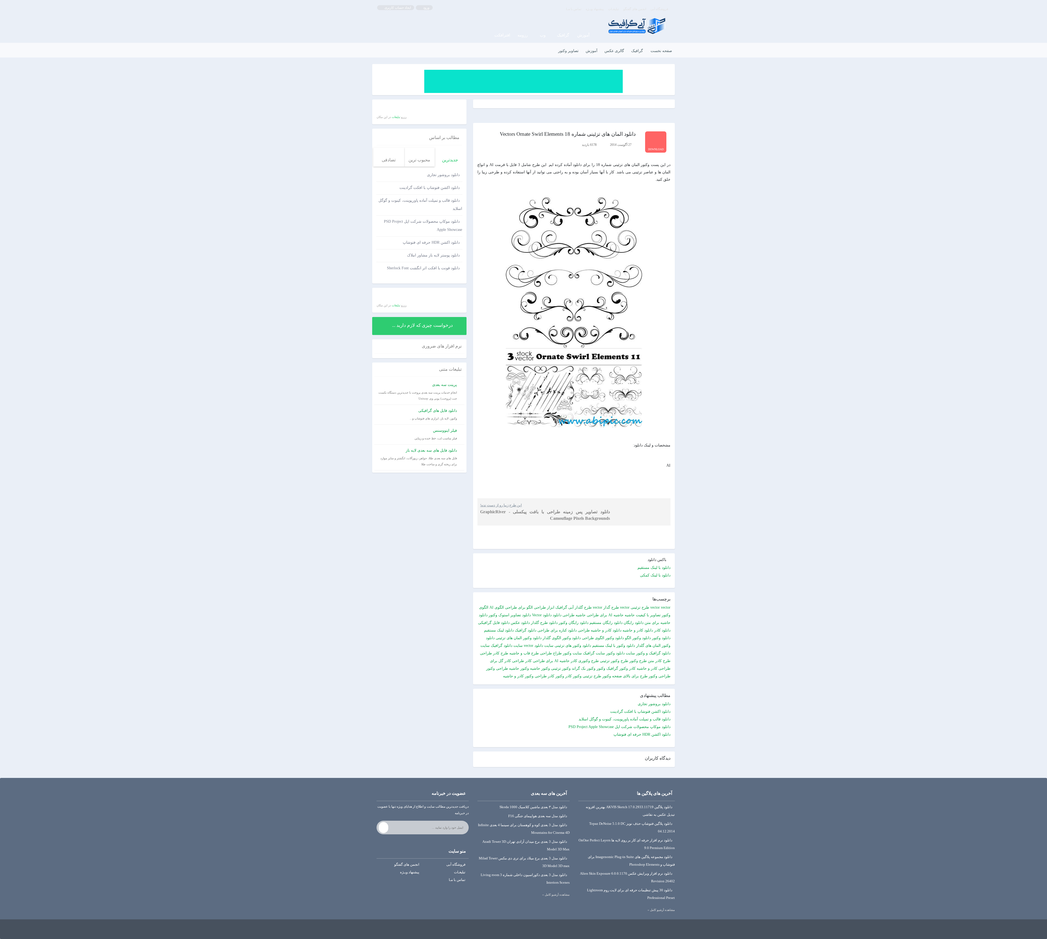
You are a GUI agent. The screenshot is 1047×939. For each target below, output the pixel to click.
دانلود (557, 615)
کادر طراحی (522, 661)
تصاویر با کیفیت (648, 615)
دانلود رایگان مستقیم (605, 623)
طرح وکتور (638, 661)
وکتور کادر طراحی (549, 676)
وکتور (601, 668)
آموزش (591, 51)
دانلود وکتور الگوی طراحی (603, 638)
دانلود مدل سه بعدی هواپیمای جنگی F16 (537, 816)
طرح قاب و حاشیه (524, 653)
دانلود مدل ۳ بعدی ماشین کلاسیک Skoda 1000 (533, 807)
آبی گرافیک (564, 607)
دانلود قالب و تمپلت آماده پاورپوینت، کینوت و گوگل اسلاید (624, 719)
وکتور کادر (573, 676)
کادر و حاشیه (647, 668)
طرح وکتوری (588, 661)
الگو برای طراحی (519, 607)
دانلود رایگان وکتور (573, 623)
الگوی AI (496, 607)
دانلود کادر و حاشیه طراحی (599, 630)
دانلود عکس (520, 623)
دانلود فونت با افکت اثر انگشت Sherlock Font (423, 268)
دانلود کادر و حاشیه (637, 630)
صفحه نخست (661, 51)
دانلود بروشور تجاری (654, 704)
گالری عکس (614, 51)
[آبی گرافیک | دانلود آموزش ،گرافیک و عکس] (637, 26)
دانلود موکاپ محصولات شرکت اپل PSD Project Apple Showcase (619, 727)
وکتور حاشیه (540, 668)
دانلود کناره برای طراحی (557, 630)
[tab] (450, 157)
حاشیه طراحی (574, 615)
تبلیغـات (613, 9)
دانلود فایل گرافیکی (494, 623)
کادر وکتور (627, 668)
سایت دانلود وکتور (620, 653)
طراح (557, 653)
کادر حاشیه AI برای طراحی (555, 661)
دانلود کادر (662, 630)
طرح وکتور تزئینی (614, 661)
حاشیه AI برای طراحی (605, 615)
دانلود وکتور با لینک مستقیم (613, 646)
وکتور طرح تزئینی (597, 676)
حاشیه (630, 615)
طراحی (546, 653)
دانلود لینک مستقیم (499, 630)
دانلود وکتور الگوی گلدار (562, 638)
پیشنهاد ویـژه (595, 9)
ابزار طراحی (544, 607)
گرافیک (637, 51)
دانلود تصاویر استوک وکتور (510, 615)
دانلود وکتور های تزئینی (573, 646)
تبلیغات (396, 117)
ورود (425, 8)
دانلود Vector (542, 615)
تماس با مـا (573, 9)
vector (655, 607)
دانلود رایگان (633, 623)
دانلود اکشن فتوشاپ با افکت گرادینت (640, 711)
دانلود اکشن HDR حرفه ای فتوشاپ (641, 734)
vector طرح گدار (616, 607)
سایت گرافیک (594, 653)
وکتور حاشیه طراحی (512, 668)
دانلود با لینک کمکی (655, 575)
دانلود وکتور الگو (638, 638)
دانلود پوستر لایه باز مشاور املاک (433, 255)
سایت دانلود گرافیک (507, 646)
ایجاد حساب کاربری (397, 8)
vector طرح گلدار (588, 607)
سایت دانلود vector (538, 646)
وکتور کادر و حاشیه (518, 676)
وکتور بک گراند (583, 668)
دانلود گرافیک (525, 630)
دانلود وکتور (661, 638)
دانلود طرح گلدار (544, 623)
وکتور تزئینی (561, 668)
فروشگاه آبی (659, 9)
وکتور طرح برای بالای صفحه (634, 676)
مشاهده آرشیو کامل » (661, 909)
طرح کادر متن (659, 661)
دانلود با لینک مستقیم (653, 568)
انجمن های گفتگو (634, 9)
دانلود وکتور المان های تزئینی (518, 638)
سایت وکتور (572, 653)
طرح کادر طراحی (494, 653)
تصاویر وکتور (568, 51)
